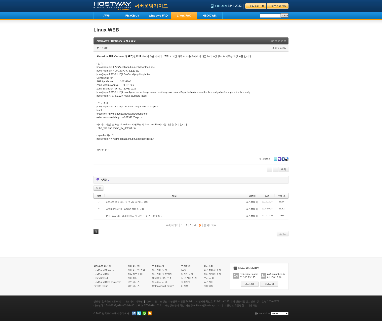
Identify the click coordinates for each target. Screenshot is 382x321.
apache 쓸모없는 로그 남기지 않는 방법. (127, 202)
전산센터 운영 (159, 270)
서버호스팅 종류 (136, 270)
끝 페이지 (209, 225)
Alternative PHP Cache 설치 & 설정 (116, 41)
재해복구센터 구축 (162, 278)
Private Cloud (101, 286)
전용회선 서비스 (160, 282)
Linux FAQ (184, 15)
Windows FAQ (158, 15)
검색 (96, 231)
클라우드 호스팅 (102, 266)
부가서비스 (134, 286)
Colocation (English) (163, 286)
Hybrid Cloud (101, 278)
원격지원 (269, 284)
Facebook (283, 159)
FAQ (183, 270)
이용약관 (252, 305)
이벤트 (184, 286)
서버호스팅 (134, 266)
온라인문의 (187, 274)
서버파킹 (132, 278)
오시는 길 (209, 278)
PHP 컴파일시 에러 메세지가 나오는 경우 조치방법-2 (134, 216)
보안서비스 (134, 282)
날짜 (267, 196)
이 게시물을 (264, 159)
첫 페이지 (173, 225)
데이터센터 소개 (212, 274)
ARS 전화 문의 (189, 278)
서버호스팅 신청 (277, 6)
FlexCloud (132, 15)
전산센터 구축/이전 (162, 274)
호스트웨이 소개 (212, 270)
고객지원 (186, 266)
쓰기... (282, 233)
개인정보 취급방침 (234, 305)
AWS (106, 15)
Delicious (286, 159)
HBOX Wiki (210, 15)
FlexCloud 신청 (256, 6)
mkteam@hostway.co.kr (207, 305)
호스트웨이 (102, 48)
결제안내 (249, 284)
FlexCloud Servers (104, 270)
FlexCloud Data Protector (107, 282)
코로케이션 (158, 266)
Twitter (275, 159)
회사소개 (208, 266)
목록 (283, 169)
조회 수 (282, 196)
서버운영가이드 (151, 5)
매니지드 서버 (135, 274)
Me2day (279, 159)
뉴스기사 (208, 282)
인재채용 (208, 286)
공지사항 (186, 282)
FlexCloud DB (101, 274)
